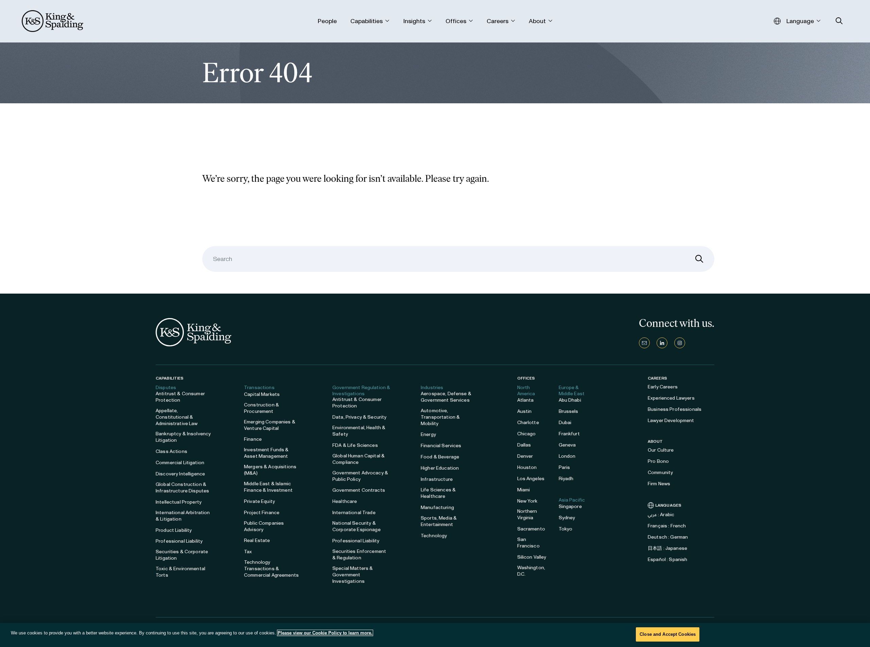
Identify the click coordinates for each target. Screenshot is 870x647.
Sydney (567, 518)
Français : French (667, 526)
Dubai (565, 422)
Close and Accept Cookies (668, 634)
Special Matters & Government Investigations (352, 574)
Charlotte (528, 422)
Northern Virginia (527, 514)
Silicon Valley (531, 557)
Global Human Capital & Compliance (358, 459)
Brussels (568, 411)
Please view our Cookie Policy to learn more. (325, 632)
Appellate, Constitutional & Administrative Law (177, 417)
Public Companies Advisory (264, 526)
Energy (428, 434)
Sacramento (531, 529)
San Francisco (528, 543)
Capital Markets (262, 394)
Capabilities (170, 378)
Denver (525, 456)
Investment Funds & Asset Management (266, 453)
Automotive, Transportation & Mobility (440, 417)
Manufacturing (437, 507)
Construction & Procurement (261, 408)
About (655, 441)
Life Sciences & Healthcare (438, 493)
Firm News (659, 484)
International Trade (354, 512)
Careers (657, 378)
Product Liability (174, 530)
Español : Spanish (667, 559)
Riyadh (566, 479)
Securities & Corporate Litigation (182, 555)
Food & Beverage (440, 457)
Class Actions (171, 451)
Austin (524, 411)
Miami (523, 490)
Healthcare (344, 501)
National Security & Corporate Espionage (356, 526)
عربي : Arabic (661, 515)
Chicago (526, 434)
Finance (253, 439)
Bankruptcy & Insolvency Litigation (183, 437)
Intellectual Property (179, 502)
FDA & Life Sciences (355, 445)
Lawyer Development (671, 420)
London (567, 456)
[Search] (699, 259)
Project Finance (261, 512)
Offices (526, 378)
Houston (527, 467)
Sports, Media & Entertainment (439, 521)
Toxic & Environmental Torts (180, 572)
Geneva (567, 445)
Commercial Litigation (180, 463)
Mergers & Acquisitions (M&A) (270, 470)
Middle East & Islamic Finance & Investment (268, 487)
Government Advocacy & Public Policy (360, 476)
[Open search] (839, 21)
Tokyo (566, 529)
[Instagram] (679, 342)
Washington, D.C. (531, 571)
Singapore (570, 506)
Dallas (524, 445)
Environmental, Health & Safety (358, 431)
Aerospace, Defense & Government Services (446, 397)
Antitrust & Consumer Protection (180, 397)
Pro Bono (658, 461)
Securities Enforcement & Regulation (359, 554)
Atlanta (525, 400)
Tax (248, 552)
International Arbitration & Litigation (183, 516)
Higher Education (440, 468)
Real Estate (257, 540)
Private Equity (259, 501)
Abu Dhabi (570, 400)
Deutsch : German (668, 537)
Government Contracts (358, 490)
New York (527, 501)
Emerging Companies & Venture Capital (269, 425)
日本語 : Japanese (667, 548)
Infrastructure (437, 479)
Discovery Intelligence (180, 474)
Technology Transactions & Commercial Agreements (271, 568)
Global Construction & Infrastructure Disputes (182, 488)
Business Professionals (674, 409)
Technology (434, 536)
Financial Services (441, 446)
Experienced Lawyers (671, 398)
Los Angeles (531, 479)
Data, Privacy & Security (359, 417)
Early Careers (663, 387)
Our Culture (661, 450)
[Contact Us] (644, 342)
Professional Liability (179, 541)
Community (660, 472)
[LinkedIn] (662, 342)
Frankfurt (569, 434)
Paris (564, 467)
